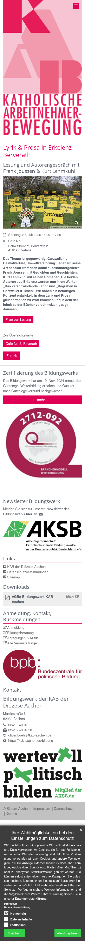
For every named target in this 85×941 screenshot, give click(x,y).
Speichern (14, 933)
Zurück (11, 355)
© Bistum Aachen (17, 808)
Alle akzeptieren (67, 933)
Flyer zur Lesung (18, 319)
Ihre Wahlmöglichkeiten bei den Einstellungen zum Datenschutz (42, 835)
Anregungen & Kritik (22, 637)
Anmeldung (15, 627)
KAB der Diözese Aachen (26, 566)
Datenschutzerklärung (31, 898)
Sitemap (13, 577)
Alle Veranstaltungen (23, 642)
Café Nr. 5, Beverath (21, 343)
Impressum (42, 808)
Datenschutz (63, 808)
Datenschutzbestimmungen (27, 571)
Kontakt (11, 813)
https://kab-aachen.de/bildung (30, 740)
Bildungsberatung (20, 632)
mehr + (42, 399)
